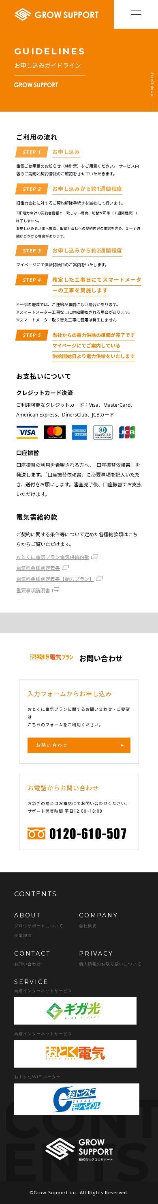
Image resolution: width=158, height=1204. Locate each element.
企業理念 (23, 935)
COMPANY (98, 915)
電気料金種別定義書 (38, 568)
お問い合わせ (52, 745)
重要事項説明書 (33, 590)
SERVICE (31, 982)
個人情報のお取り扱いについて (110, 964)
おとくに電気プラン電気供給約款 (52, 557)
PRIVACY (96, 953)
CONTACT (32, 953)
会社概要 (88, 925)
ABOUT (27, 915)
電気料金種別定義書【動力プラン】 (55, 579)
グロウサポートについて (38, 925)
